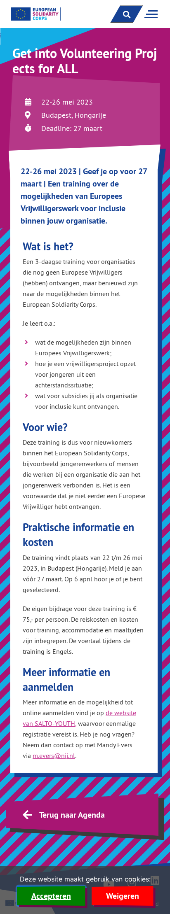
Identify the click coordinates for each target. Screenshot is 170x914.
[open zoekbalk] (126, 14)
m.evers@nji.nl (54, 755)
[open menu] (149, 14)
